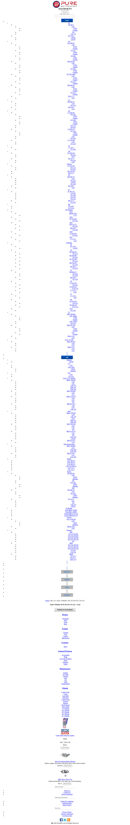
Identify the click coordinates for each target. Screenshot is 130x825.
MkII (71, 543)
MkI (71, 532)
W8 (73, 488)
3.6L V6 (73, 504)
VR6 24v (73, 389)
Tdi (73, 32)
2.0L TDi (73, 450)
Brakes (65, 615)
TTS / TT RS (69, 340)
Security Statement (67, 814)
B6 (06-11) (71, 490)
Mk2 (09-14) (71, 342)
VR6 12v (73, 387)
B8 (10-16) (71, 171)
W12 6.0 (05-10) (73, 539)
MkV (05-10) (71, 424)
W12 (73, 157)
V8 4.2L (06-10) (73, 547)
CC (69, 363)
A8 (69, 151)
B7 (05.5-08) (71, 74)
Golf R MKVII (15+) (71, 515)
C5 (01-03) (73, 283)
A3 (69, 23)
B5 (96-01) (71, 43)
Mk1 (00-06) (71, 314)
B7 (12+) (71, 499)
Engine (65, 629)
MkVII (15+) (71, 404)
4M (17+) (71, 201)
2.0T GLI (73, 437)
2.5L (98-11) (71, 464)
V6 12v (73, 50)
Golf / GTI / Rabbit (69, 378)
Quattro (75, 30)
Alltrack (69, 360)
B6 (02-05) (71, 61)
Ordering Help (67, 803)
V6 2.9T (75, 230)
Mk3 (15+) (71, 336)
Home (47, 601)
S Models (69, 243)
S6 (71, 281)
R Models (69, 508)
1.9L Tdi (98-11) (71, 466)
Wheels (65, 688)
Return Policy (67, 805)
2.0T (73, 27)
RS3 (71, 212)
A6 (69, 111)
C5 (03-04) (73, 233)
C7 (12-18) (71, 140)
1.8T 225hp (73, 321)
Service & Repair (67, 794)
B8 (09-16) (71, 85)
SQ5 (71, 309)
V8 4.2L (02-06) (73, 537)
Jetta (69, 411)
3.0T (73, 136)
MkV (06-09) (71, 391)
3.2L (73, 332)
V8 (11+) (73, 558)
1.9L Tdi (73, 385)
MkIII (71, 554)
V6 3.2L (73, 81)
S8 (71, 299)
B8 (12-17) (73, 224)
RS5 (71, 222)
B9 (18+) (71, 107)
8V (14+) (71, 36)
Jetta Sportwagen (69, 444)
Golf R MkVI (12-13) (71, 514)
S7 (71, 294)
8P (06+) (71, 25)
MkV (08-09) (71, 446)
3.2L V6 (73, 34)
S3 (71, 244)
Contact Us (67, 792)
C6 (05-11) (71, 129)
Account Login (67, 816)
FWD (75, 28)
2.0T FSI (73, 451)
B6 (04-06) (73, 255)
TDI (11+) (73, 559)
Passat (69, 472)
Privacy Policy (67, 812)
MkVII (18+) (71, 440)
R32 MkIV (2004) (71, 510)
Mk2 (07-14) (71, 325)
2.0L (73, 384)
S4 (71, 250)
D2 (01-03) (73, 301)
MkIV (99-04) (71, 413)
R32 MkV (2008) (71, 512)
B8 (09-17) (71, 177)
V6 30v (73, 56)
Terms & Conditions (67, 801)
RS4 (71, 217)
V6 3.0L (73, 69)
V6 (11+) (73, 556)
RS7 (71, 237)
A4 (69, 41)
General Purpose (65, 651)
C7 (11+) (71, 147)
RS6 (71, 232)
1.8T (73, 45)
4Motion (73, 371)
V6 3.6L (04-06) (73, 536)
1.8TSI (73, 38)
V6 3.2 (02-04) (73, 534)
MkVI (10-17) (71, 431)
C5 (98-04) (71, 113)
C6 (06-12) (73, 287)
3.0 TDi (73, 193)
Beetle (69, 459)
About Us (67, 791)
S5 (71, 270)
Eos (69, 373)
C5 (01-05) (71, 166)
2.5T (75, 215)
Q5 (69, 175)
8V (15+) (73, 246)
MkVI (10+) (71, 453)
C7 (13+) (73, 239)
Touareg (69, 530)
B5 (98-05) (71, 473)
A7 (69, 146)
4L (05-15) (71, 191)
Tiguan (69, 517)
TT (69, 312)
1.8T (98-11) (71, 461)
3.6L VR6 (71, 367)
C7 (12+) (73, 296)
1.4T (73, 442)
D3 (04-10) (71, 153)
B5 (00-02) (73, 252)
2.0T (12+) (71, 468)
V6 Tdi (73, 550)
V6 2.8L (73, 114)
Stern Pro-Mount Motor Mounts (65, 761)
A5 (69, 100)
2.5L (73, 395)
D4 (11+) (71, 158)
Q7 (69, 190)
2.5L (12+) (71, 470)
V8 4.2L (73, 127)
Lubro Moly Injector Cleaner (65, 735)
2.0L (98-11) (71, 462)
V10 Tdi (73, 552)
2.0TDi (73, 182)
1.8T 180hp (73, 316)
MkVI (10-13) (71, 396)
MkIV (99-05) (71, 380)
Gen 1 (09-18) (71, 519)
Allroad (69, 164)
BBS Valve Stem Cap (65, 779)
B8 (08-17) (71, 102)
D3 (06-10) (73, 305)
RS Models (69, 210)
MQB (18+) (73, 213)
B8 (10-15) (73, 263)
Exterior (65, 643)
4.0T (73, 162)
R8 (69, 204)
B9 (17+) (71, 96)
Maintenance (65, 669)
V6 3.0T (73, 144)
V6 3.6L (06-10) (73, 545)
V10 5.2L (71, 208)
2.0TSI (73, 39)
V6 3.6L (73, 195)
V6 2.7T (73, 125)
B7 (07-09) (73, 219)
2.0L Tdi (73, 409)
